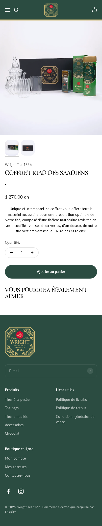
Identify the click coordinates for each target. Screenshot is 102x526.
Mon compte (15, 458)
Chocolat (12, 433)
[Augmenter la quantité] (32, 253)
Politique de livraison (72, 399)
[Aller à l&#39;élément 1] (12, 148)
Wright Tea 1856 (18, 164)
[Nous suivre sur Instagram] (21, 491)
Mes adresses (15, 467)
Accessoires (14, 425)
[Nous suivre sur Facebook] (8, 491)
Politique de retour (71, 408)
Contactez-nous (17, 475)
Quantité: (12, 242)
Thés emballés (16, 416)
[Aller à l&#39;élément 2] (28, 148)
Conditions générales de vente (75, 419)
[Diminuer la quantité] (11, 253)
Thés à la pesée (17, 399)
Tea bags (12, 408)
